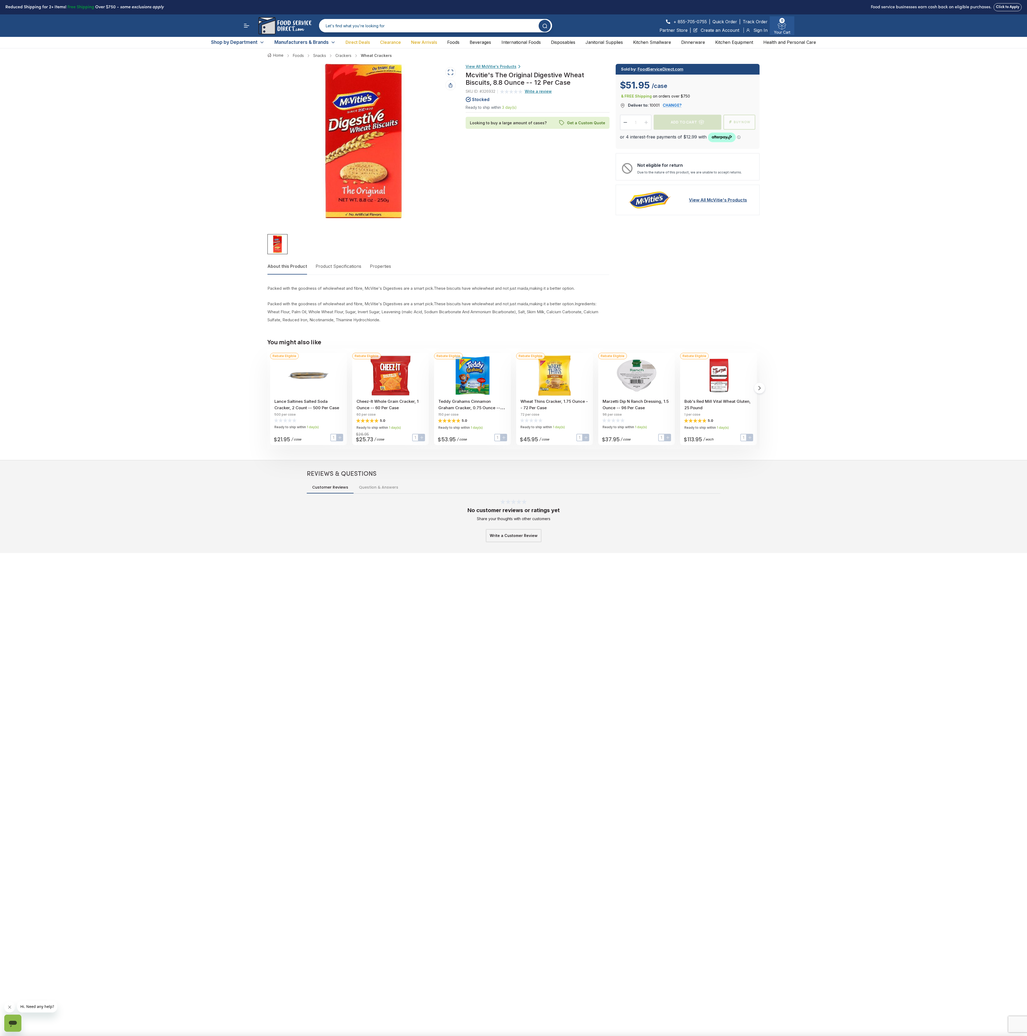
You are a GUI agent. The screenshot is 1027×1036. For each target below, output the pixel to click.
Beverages (480, 42)
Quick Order (724, 21)
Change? (672, 105)
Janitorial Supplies (604, 42)
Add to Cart (684, 122)
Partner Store (674, 30)
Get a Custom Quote (586, 123)
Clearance (390, 42)
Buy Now (742, 122)
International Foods (521, 42)
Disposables (563, 42)
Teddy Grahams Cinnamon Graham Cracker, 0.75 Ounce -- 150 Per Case (469, 408)
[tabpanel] (438, 304)
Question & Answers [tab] (378, 487)
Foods (453, 42)
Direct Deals (358, 42)
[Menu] (246, 26)
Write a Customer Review (514, 535)
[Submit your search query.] (545, 26)
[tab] (277, 244)
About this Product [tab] (287, 266)
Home (278, 55)
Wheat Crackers (376, 55)
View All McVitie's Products (491, 66)
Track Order (755, 21)
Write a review (538, 91)
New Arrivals (424, 42)
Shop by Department (234, 42)
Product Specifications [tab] (338, 266)
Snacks (319, 55)
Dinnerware (693, 42)
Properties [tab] (380, 266)
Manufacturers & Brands (301, 42)
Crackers (343, 55)
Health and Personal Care (789, 42)
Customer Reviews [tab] (330, 487)
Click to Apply (1007, 7)
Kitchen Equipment (734, 42)
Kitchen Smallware (652, 42)
